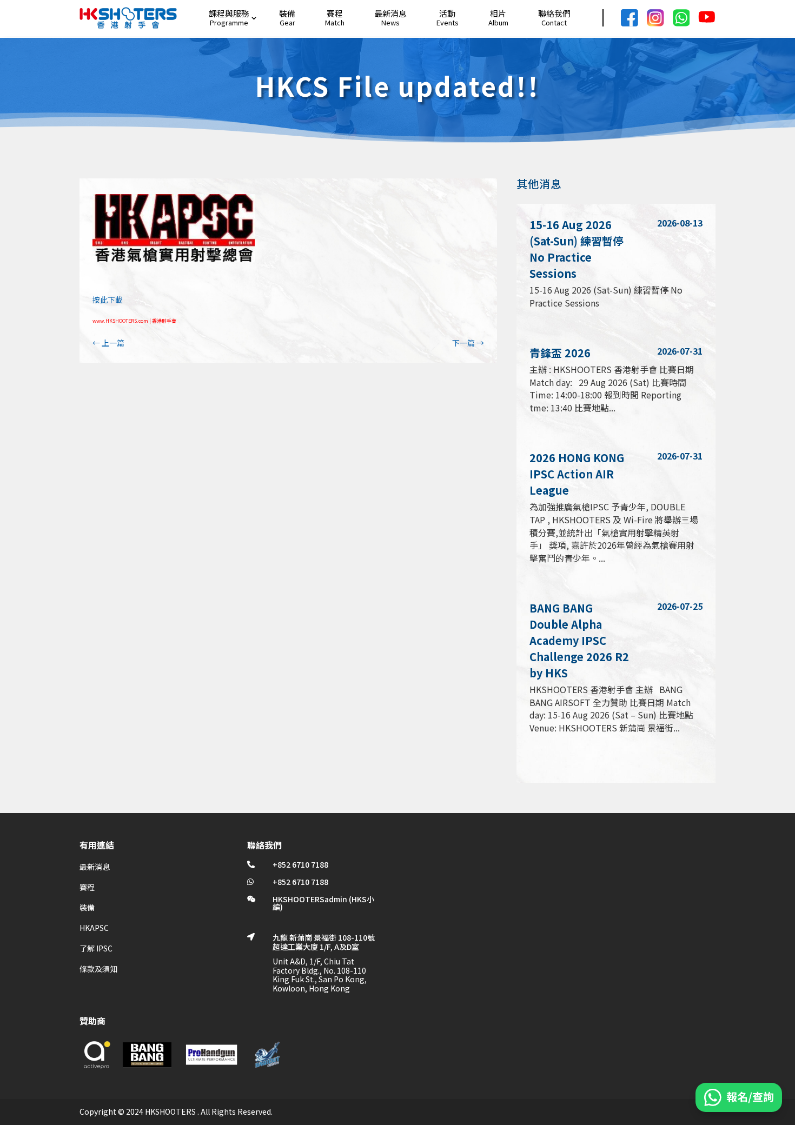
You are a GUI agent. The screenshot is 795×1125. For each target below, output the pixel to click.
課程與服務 (229, 13)
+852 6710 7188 (300, 864)
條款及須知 (98, 968)
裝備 (287, 13)
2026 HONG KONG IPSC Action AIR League (576, 474)
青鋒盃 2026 (560, 353)
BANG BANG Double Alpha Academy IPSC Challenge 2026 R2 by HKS (579, 640)
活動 (447, 13)
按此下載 (107, 299)
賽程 (335, 13)
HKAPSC (94, 927)
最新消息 (390, 13)
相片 (498, 13)
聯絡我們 (554, 13)
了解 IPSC (96, 948)
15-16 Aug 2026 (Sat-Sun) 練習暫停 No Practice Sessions (576, 249)
